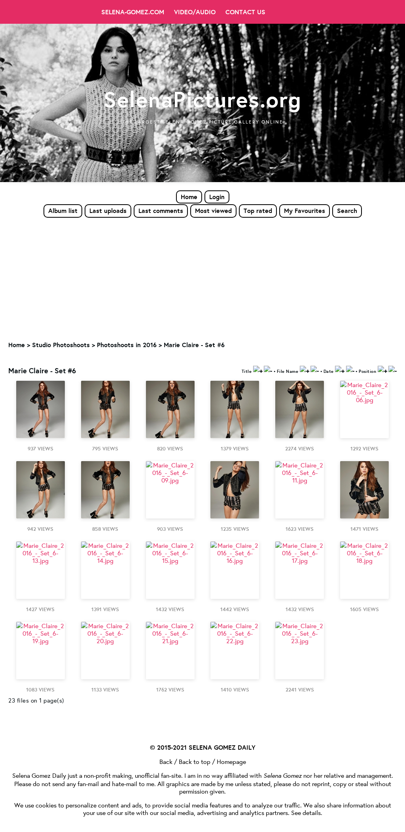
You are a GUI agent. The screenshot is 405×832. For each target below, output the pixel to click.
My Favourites (304, 210)
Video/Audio (195, 12)
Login (217, 196)
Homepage (231, 761)
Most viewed (213, 210)
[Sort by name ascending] (304, 370)
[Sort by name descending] (314, 370)
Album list (63, 210)
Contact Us (245, 12)
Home (189, 196)
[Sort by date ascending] (339, 370)
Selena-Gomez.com (132, 12)
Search (347, 210)
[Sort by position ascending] (382, 370)
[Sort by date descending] (350, 370)
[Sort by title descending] (268, 370)
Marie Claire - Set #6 (194, 344)
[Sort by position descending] (392, 370)
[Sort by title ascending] (258, 370)
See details (306, 812)
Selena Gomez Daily (39, 775)
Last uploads (108, 210)
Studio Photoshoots (61, 344)
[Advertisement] (202, 277)
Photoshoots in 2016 (127, 344)
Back (165, 761)
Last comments (160, 210)
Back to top (194, 761)
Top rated (258, 210)
